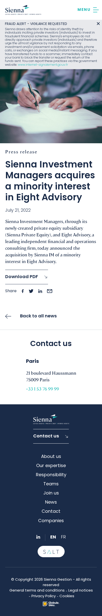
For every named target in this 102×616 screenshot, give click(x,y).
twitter (31, 291)
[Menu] (88, 10)
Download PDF (21, 277)
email (49, 291)
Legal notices (80, 591)
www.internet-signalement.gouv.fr (43, 64)
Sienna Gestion (23, 10)
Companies (51, 521)
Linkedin (38, 537)
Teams (51, 484)
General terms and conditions (37, 591)
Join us (51, 493)
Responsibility (51, 475)
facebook (23, 291)
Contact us (46, 436)
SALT (51, 551)
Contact (51, 511)
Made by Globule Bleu (51, 604)
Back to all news (38, 316)
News (51, 502)
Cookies (66, 596)
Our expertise (51, 466)
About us (51, 456)
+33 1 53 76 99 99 (42, 388)
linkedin (40, 291)
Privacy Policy (43, 596)
